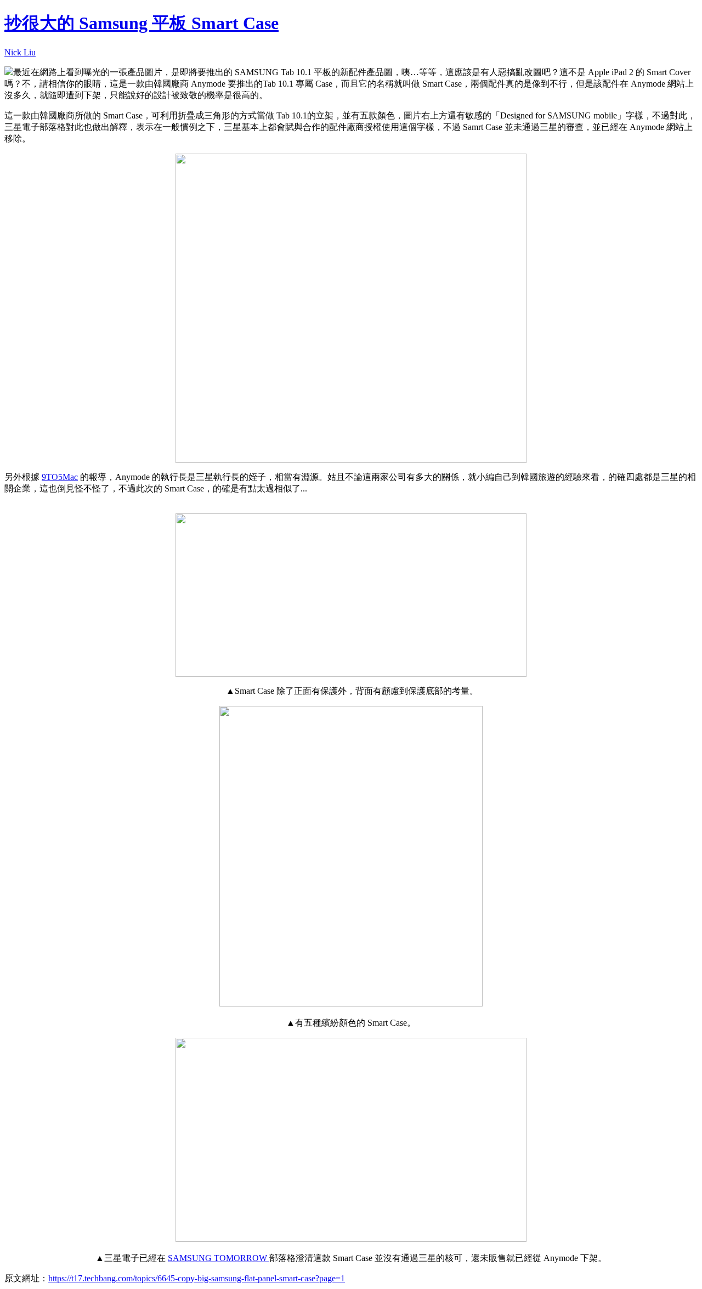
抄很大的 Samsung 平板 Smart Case (141, 23)
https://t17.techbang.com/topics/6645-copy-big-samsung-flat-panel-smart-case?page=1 (196, 1278)
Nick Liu (20, 52)
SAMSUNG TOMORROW (218, 1258)
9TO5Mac (60, 477)
